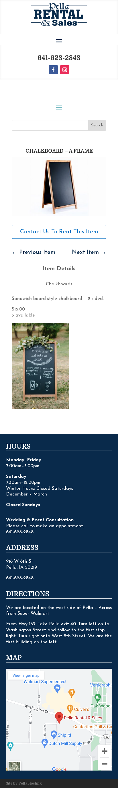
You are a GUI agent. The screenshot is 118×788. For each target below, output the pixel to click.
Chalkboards (59, 284)
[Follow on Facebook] (53, 69)
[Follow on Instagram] (64, 69)
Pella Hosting (30, 783)
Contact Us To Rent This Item (59, 232)
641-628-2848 (59, 58)
